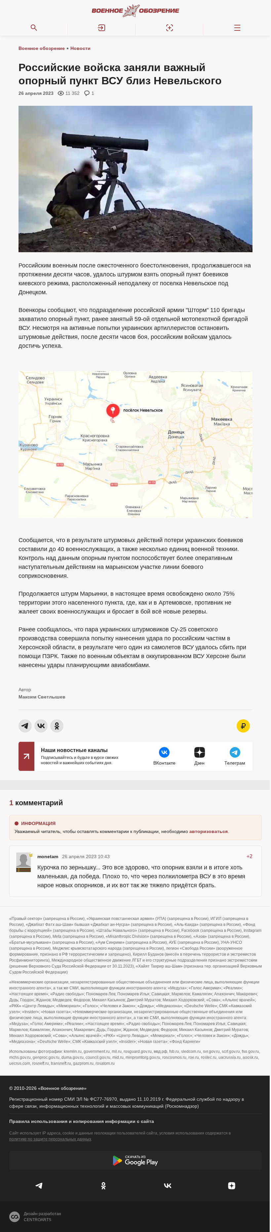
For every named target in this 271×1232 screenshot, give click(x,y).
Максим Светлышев (42, 696)
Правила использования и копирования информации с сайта (81, 1121)
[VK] (167, 1185)
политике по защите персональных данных (50, 1139)
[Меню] (237, 28)
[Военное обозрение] (135, 10)
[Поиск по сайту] (34, 28)
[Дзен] (232, 1185)
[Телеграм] (39, 1185)
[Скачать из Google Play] (135, 1160)
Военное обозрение (42, 48)
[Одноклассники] (103, 1185)
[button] (102, 28)
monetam (47, 856)
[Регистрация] (169, 28)
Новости (80, 48)
